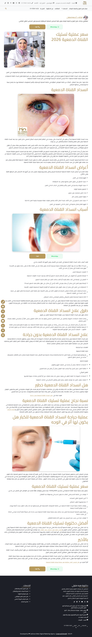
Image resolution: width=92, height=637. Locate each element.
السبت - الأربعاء (82, 620)
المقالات (57, 8)
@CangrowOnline (61, 634)
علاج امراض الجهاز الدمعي (21, 599)
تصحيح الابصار (24, 601)
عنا (79, 625)
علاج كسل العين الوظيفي (21, 596)
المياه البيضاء (11, 409)
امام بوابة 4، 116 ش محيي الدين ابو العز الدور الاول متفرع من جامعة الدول (74, 607)
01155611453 (34, 8)
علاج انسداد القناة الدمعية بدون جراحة (41, 395)
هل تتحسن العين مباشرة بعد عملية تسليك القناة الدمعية (62, 562)
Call (36, 27)
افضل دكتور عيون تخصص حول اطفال (51, 529)
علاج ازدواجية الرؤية (23, 594)
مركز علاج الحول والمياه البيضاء (78, 8)
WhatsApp (53, 27)
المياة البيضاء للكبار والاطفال (20, 591)
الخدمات (65, 8)
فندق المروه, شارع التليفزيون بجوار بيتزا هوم (74, 615)
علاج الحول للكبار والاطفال (21, 588)
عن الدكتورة (49, 8)
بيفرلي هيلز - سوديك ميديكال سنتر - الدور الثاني (75, 611)
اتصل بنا (42, 8)
